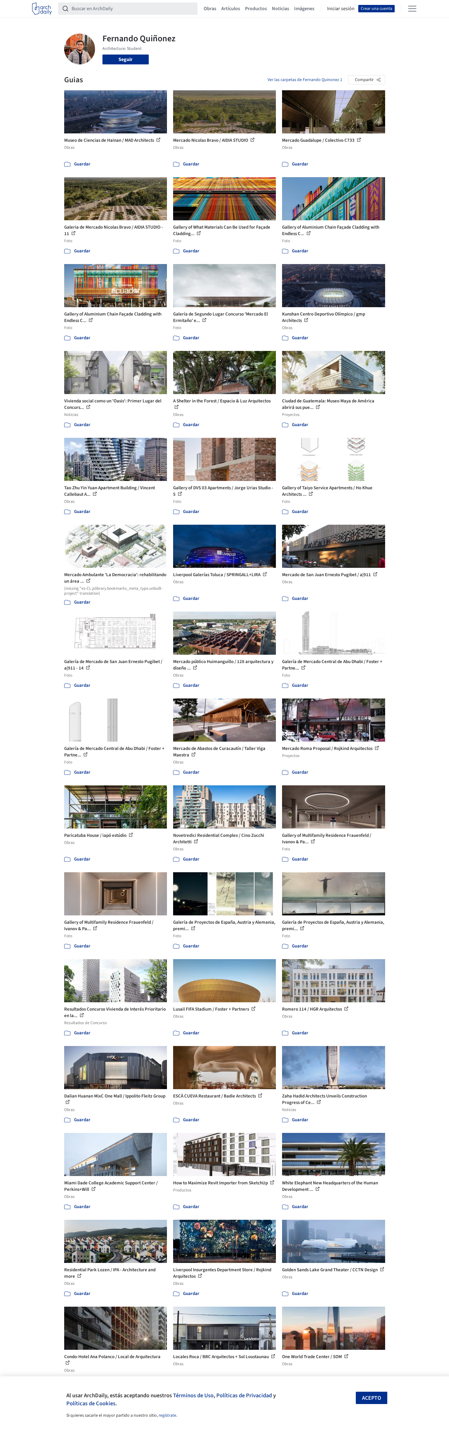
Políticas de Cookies (90, 1403)
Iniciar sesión (341, 8)
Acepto (371, 1398)
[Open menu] (412, 9)
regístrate (167, 1415)
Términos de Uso (193, 1395)
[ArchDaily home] (42, 8)
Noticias (280, 8)
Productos (256, 8)
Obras (210, 8)
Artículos (230, 8)
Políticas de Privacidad (244, 1395)
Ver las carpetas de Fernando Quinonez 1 (305, 80)
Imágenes (304, 8)
